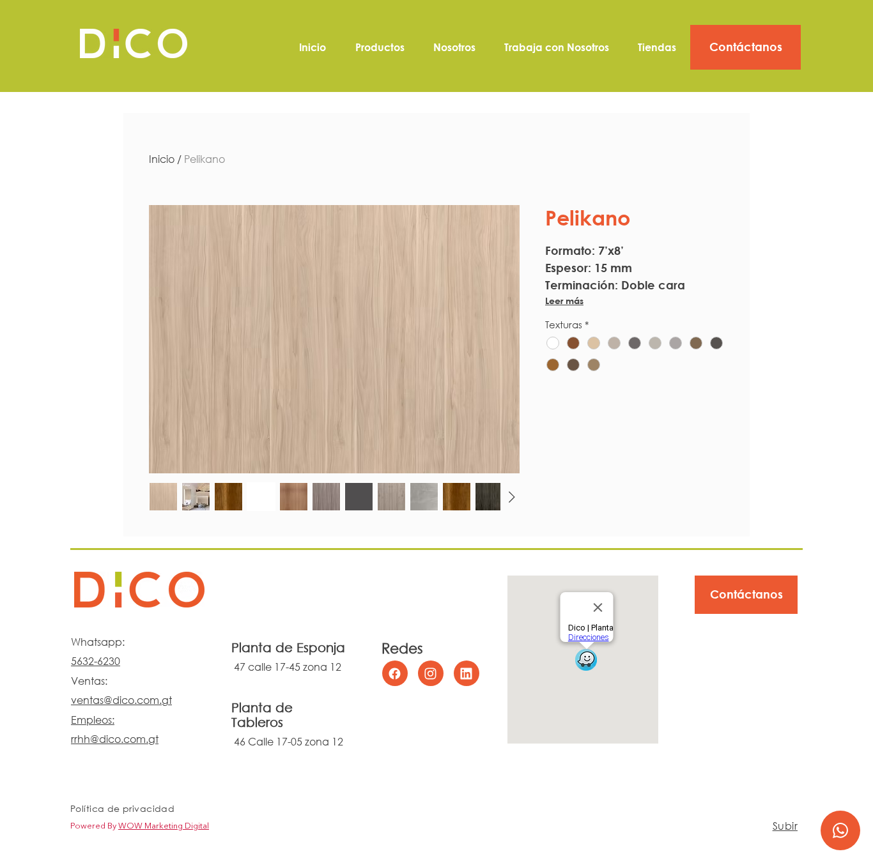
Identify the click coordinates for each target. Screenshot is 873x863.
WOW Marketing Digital (163, 826)
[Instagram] (431, 673)
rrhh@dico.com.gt (114, 738)
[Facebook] (395, 673)
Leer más (564, 300)
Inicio (161, 158)
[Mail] (840, 830)
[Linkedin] (466, 673)
